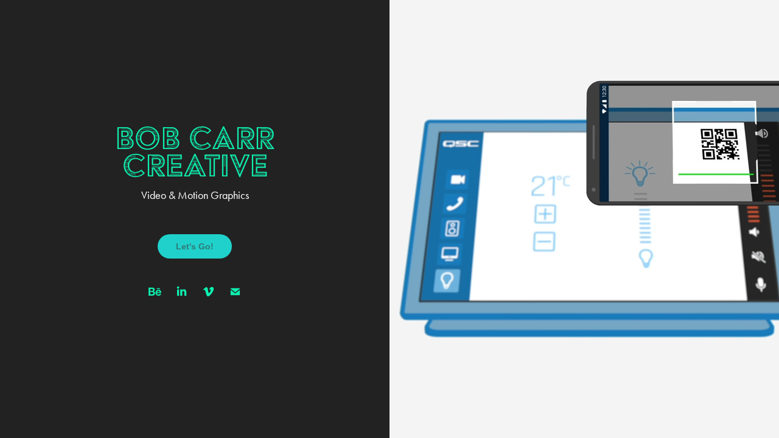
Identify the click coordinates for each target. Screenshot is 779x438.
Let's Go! (195, 246)
